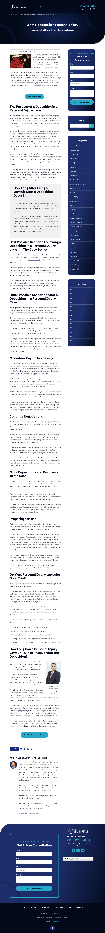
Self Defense (73, 243)
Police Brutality (74, 235)
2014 (71, 340)
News (69, 907)
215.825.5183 (88, 5)
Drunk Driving (74, 197)
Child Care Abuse (75, 180)
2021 (71, 311)
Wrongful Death (74, 269)
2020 (71, 315)
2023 (71, 302)
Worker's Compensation (77, 265)
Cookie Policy (57, 917)
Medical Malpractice (76, 218)
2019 (71, 319)
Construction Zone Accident (78, 184)
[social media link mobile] (73, 850)
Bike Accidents (74, 154)
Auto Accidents (74, 150)
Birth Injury (73, 158)
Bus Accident (73, 171)
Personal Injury (39, 6)
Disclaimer (49, 917)
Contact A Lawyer (34, 97)
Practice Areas (58, 907)
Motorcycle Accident (76, 222)
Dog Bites (72, 192)
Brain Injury (73, 163)
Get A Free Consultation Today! (34, 735)
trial (31, 711)
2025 (71, 294)
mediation (19, 374)
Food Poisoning (74, 201)
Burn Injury (73, 167)
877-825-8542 (88, 9)
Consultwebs (55, 921)
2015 (71, 336)
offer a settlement (34, 260)
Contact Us (77, 7)
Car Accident (73, 175)
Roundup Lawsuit (75, 239)
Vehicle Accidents (50, 6)
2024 (71, 298)
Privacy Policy (40, 917)
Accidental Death (75, 146)
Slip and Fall (73, 248)
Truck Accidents (74, 260)
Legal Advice (73, 214)
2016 (71, 332)
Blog (16, 14)
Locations (69, 6)
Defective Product (75, 188)
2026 (71, 289)
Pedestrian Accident (75, 226)
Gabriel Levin (14, 51)
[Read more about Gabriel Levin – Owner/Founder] (13, 762)
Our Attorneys (45, 907)
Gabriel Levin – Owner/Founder (32, 758)
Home (10, 14)
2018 (71, 323)
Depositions (14, 116)
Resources (61, 6)
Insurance (73, 209)
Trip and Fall (73, 256)
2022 (71, 306)
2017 (71, 328)
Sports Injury (73, 252)
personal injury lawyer (35, 83)
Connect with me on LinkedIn (29, 814)
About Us (29, 6)
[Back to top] (52, 928)
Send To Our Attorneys (82, 102)
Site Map (66, 917)
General (72, 205)
